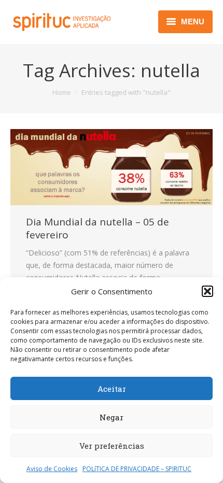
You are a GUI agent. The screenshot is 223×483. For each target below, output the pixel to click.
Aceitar (111, 388)
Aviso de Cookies (51, 468)
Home (61, 92)
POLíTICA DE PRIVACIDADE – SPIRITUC (136, 468)
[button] (207, 291)
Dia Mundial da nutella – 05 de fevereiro (97, 229)
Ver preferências (111, 446)
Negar (111, 417)
